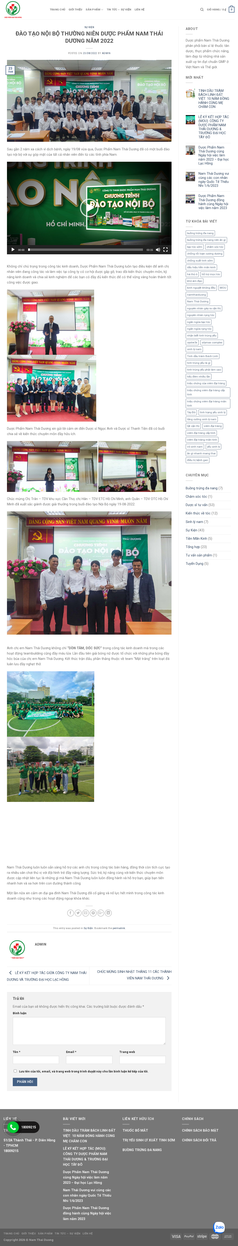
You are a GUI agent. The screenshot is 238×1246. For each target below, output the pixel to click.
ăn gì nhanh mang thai (201, 453)
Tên (16, 1090)
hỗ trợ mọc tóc (211, 274)
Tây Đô (191, 412)
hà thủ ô (192, 274)
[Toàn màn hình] (165, 249)
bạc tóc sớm (194, 247)
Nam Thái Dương (197, 301)
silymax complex (212, 342)
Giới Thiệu (75, 9)
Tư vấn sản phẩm (199, 555)
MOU (223, 287)
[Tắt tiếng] (158, 249)
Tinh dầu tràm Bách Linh (202, 356)
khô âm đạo (194, 281)
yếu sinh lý (213, 446)
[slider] (85, 250)
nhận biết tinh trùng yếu (201, 335)
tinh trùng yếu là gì (198, 363)
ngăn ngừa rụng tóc (199, 328)
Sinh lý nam (194, 522)
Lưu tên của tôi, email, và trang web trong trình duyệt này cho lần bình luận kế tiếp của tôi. (84, 1109)
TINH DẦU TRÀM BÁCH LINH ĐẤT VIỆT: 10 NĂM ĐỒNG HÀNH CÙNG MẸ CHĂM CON (213, 99)
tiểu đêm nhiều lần (198, 376)
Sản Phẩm (93, 9)
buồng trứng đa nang (200, 233)
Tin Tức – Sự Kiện (119, 9)
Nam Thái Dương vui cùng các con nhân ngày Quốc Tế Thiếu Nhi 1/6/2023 (213, 180)
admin (106, 53)
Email (71, 1090)
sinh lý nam (194, 349)
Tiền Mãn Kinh (196, 539)
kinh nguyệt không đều (201, 287)
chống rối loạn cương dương (204, 253)
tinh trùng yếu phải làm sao (204, 369)
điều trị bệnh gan (197, 460)
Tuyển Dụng (194, 564)
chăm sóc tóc (215, 247)
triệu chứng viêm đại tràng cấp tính (206, 392)
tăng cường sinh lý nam (201, 419)
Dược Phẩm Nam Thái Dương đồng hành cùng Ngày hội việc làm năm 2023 (213, 202)
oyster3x (192, 342)
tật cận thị (193, 426)
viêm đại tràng (213, 426)
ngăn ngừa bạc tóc (198, 322)
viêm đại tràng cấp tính (201, 433)
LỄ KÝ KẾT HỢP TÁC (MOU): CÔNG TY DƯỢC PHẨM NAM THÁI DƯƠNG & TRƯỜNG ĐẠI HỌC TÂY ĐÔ (213, 127)
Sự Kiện (89, 27)
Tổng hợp (193, 547)
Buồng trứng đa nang (202, 488)
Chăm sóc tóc (196, 497)
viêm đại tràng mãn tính (202, 439)
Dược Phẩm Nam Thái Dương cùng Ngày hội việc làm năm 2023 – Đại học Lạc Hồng (213, 155)
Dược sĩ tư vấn (197, 505)
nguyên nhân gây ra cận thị (204, 308)
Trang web (127, 1090)
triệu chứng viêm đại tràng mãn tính (206, 403)
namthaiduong (196, 294)
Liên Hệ (140, 9)
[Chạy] (13, 249)
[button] (89, 208)
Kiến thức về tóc (198, 513)
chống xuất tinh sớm (200, 260)
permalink (119, 966)
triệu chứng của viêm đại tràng (206, 383)
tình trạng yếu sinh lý (212, 412)
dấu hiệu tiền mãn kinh (201, 267)
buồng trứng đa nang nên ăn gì (206, 240)
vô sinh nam (195, 446)
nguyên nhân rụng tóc (200, 315)
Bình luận (19, 1051)
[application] (89, 208)
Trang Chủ (57, 9)
